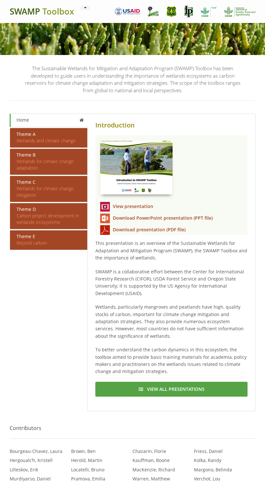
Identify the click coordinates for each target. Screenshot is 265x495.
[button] (85, 8)
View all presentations (174, 389)
